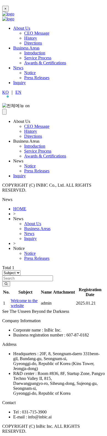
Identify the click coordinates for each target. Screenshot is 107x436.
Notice (30, 72)
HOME (19, 208)
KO (5, 92)
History (30, 38)
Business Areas (26, 48)
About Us (21, 28)
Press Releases (36, 77)
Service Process (37, 58)
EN (18, 92)
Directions (33, 43)
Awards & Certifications (45, 62)
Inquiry (19, 82)
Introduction (34, 53)
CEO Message (36, 33)
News (18, 67)
